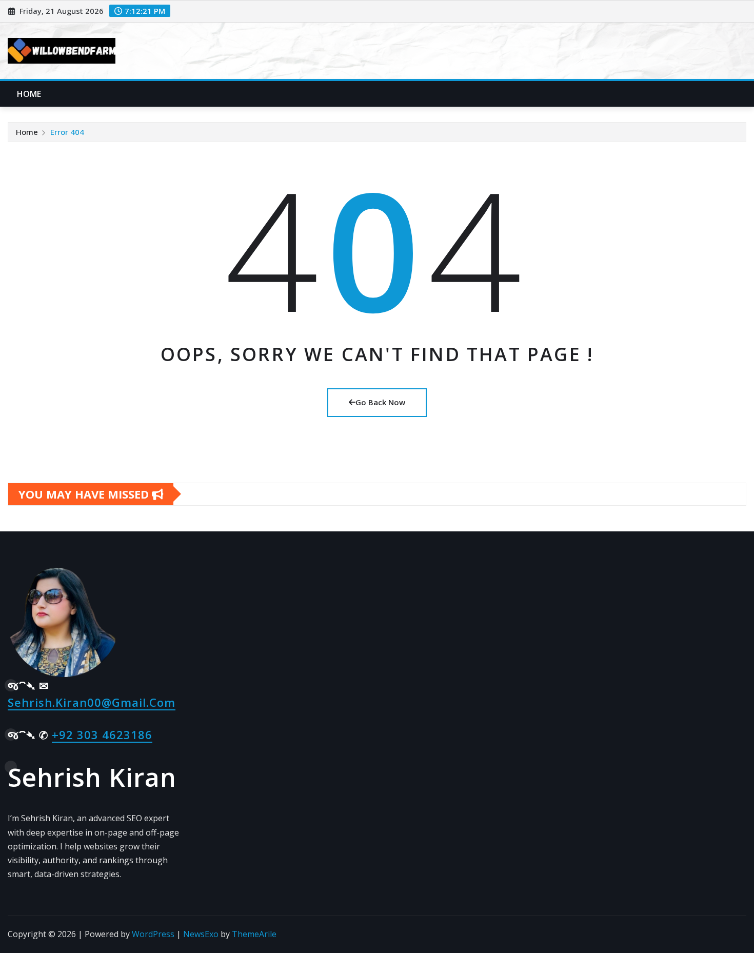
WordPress (153, 934)
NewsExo (201, 934)
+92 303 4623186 (102, 734)
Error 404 (67, 132)
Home (29, 94)
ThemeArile (254, 934)
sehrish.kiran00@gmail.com (91, 702)
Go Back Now (380, 402)
